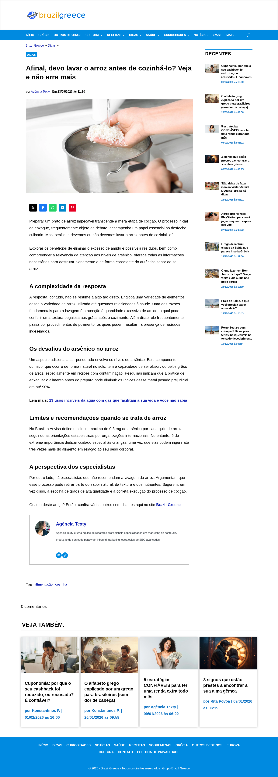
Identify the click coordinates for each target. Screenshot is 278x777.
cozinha (61, 584)
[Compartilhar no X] (33, 208)
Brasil (217, 35)
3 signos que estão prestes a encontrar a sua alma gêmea (235, 160)
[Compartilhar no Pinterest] (72, 208)
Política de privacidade (158, 752)
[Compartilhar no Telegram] (62, 208)
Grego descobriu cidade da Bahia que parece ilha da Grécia (235, 247)
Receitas (114, 35)
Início (30, 35)
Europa (233, 745)
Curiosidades (175, 35)
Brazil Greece (168, 505)
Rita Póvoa (220, 701)
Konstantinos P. (46, 710)
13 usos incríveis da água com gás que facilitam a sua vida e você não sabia (118, 400)
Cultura (92, 35)
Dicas (133, 35)
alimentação (43, 584)
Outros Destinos (67, 35)
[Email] (59, 555)
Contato (125, 752)
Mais (230, 35)
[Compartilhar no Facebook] (43, 208)
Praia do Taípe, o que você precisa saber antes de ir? (235, 304)
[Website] (65, 555)
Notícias (200, 35)
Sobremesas (160, 745)
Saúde (151, 35)
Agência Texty (40, 91)
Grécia (44, 35)
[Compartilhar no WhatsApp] (53, 208)
